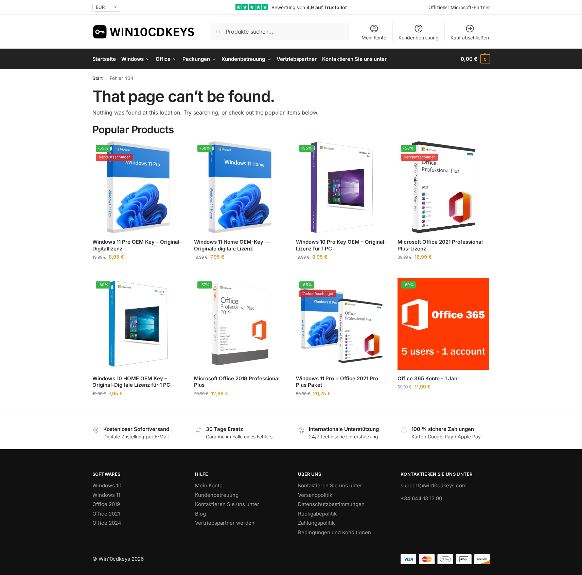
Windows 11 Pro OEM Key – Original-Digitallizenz (137, 245)
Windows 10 (106, 485)
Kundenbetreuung (419, 37)
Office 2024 (106, 523)
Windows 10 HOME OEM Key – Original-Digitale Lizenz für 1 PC (131, 381)
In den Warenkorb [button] (138, 271)
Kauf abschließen (470, 37)
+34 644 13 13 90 (421, 498)
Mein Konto (373, 37)
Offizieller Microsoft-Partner (459, 7)
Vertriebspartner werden (224, 523)
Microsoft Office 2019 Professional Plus (237, 381)
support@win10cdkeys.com (433, 485)
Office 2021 (106, 513)
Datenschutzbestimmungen (331, 504)
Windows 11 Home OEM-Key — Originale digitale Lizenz (232, 245)
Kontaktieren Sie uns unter (227, 504)
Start (97, 78)
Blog (200, 513)
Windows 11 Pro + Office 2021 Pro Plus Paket (337, 381)
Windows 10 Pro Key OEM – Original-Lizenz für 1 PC (341, 245)
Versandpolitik (315, 495)
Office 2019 (106, 504)
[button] (475, 59)
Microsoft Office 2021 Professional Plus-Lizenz (440, 245)
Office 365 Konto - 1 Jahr (428, 378)
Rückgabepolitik (317, 513)
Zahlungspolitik (316, 523)
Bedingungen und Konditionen (334, 532)
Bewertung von (309, 7)
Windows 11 (106, 495)
